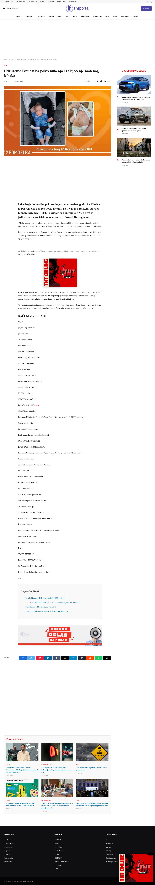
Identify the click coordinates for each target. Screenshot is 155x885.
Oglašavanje (109, 854)
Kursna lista (33, 1)
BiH (5, 65)
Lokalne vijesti (9, 1)
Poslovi (41, 16)
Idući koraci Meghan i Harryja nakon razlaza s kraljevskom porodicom (53, 602)
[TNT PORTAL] (77, 8)
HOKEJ (57, 854)
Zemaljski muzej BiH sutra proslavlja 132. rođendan (45, 598)
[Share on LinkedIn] (105, 81)
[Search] (151, 1)
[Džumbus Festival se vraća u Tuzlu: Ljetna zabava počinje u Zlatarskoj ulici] (134, 147)
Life (67, 16)
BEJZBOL (58, 865)
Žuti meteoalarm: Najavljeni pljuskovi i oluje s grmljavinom (91, 768)
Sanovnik (85, 16)
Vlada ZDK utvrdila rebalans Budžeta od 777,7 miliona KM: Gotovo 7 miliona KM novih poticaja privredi (57, 805)
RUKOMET (59, 851)
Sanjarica (42, 1)
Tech (75, 16)
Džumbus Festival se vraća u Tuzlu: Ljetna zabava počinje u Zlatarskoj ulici (136, 161)
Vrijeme (136, 16)
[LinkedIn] (6, 193)
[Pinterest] (6, 177)
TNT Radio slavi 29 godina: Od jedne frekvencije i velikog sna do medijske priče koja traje (56, 769)
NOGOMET (59, 840)
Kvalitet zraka (61, 1)
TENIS (57, 843)
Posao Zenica (73, 1)
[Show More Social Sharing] (109, 81)
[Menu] (4, 8)
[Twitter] (6, 172)
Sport (60, 16)
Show (114, 16)
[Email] (6, 182)
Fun (107, 16)
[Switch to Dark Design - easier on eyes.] (147, 1)
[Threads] (6, 214)
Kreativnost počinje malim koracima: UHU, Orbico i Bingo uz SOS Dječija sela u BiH (20, 804)
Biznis (51, 16)
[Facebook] (6, 167)
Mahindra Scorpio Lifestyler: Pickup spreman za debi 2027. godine (134, 129)
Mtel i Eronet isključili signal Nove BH (40, 606)
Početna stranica (9, 60)
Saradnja (108, 851)
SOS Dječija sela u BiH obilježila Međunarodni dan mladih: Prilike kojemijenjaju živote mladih (92, 804)
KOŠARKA (58, 847)
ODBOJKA (58, 858)
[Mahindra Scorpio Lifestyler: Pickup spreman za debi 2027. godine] (134, 116)
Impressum (109, 843)
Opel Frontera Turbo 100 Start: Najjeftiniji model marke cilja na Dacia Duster (136, 98)
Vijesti (18, 16)
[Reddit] (6, 198)
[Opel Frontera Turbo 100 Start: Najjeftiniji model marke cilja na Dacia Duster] (134, 84)
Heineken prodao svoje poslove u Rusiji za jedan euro (46, 611)
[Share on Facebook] (94, 81)
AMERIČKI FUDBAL (62, 861)
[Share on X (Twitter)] (97, 81)
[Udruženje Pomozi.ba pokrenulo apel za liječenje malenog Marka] (57, 121)
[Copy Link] (101, 81)
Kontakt (146, 8)
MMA (57, 869)
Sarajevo (36, 405)
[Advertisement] (77, 39)
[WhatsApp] (6, 208)
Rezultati (125, 16)
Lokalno (28, 16)
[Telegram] (6, 203)
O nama (108, 840)
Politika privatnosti (112, 861)
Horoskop (51, 1)
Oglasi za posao (21, 1)
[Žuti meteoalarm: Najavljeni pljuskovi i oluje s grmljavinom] (92, 752)
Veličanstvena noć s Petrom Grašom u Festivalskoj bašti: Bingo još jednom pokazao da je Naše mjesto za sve (22, 769)
